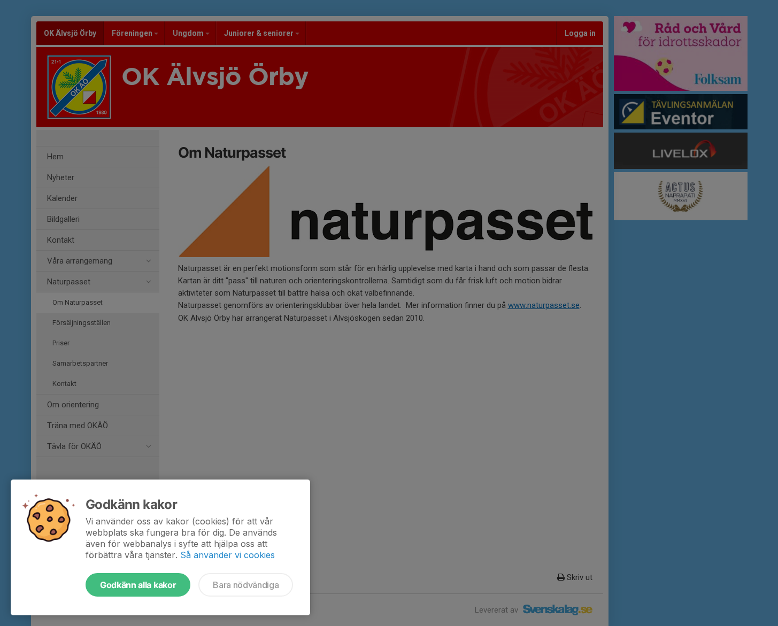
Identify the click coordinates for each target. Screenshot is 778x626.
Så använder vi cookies (227, 555)
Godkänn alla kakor (138, 584)
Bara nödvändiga (246, 584)
